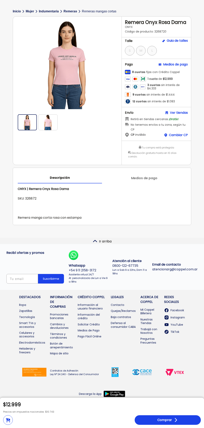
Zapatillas (25, 311)
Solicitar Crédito (89, 324)
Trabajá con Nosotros (148, 331)
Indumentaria (49, 11)
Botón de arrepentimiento (61, 345)
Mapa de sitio (59, 353)
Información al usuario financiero (90, 306)
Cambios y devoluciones (59, 326)
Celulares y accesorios (26, 334)
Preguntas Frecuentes (148, 340)
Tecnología (27, 317)
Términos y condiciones (58, 336)
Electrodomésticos (32, 343)
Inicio (17, 11)
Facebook (177, 310)
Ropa (22, 305)
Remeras (70, 11)
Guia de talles (177, 41)
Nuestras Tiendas (146, 321)
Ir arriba (105, 241)
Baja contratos (121, 317)
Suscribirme (51, 279)
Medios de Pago (89, 330)
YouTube (177, 325)
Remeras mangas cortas (99, 11)
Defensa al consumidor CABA (123, 325)
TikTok (175, 332)
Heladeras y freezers (27, 350)
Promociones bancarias (59, 316)
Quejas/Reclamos (123, 311)
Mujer (30, 11)
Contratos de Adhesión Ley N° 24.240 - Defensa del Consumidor (74, 372)
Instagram (178, 317)
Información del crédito (89, 316)
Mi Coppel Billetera (147, 311)
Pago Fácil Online (89, 336)
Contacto (117, 305)
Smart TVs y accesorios (27, 325)
